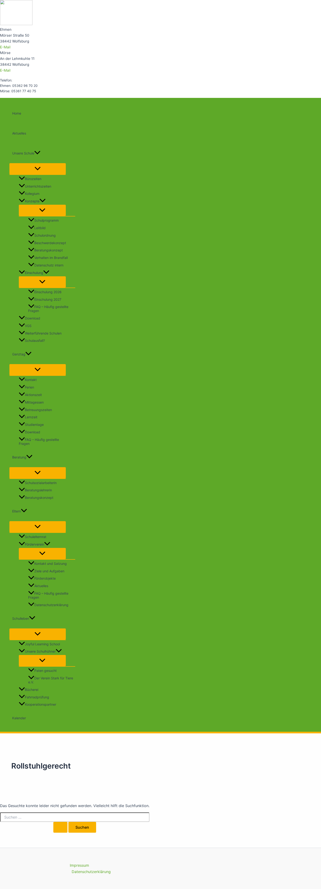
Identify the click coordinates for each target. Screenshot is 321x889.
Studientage (34, 425)
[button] (37, 153)
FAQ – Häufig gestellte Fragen (48, 309)
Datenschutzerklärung (51, 605)
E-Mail (5, 47)
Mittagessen (34, 402)
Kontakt (31, 380)
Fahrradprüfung (37, 697)
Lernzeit (31, 417)
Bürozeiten (33, 179)
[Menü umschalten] (37, 168)
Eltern (16, 511)
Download (32, 318)
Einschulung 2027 (47, 299)
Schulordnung (45, 235)
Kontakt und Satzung (50, 564)
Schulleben (20, 618)
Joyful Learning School (42, 644)
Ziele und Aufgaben (49, 571)
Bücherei (31, 690)
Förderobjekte (45, 579)
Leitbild (40, 228)
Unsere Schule (23, 153)
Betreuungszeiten (38, 410)
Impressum (79, 865)
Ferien (29, 387)
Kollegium (32, 194)
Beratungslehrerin (38, 490)
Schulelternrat (35, 537)
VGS (28, 326)
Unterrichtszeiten (38, 186)
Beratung (19, 457)
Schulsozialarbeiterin (41, 483)
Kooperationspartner (40, 704)
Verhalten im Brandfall (51, 258)
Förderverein (34, 544)
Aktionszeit (33, 395)
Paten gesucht (45, 671)
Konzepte (32, 201)
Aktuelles (19, 133)
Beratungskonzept (48, 250)
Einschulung (34, 273)
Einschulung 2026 (48, 292)
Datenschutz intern (48, 265)
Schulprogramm (46, 220)
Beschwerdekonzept (50, 243)
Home (16, 113)
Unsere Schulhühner (40, 651)
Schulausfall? (35, 341)
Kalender (19, 718)
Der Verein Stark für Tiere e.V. (50, 680)
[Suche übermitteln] (60, 827)
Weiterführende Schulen (43, 333)
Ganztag (18, 354)
